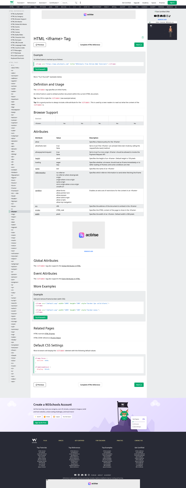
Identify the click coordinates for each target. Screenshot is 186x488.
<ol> (12, 261)
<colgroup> (15, 136)
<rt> (12, 290)
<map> (13, 238)
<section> (14, 306)
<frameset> (15, 191)
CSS (18, 7)
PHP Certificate (139, 459)
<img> (13, 214)
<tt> (12, 368)
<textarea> (14, 347)
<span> (13, 316)
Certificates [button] (54, 3)
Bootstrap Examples (107, 461)
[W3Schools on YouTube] (155, 16)
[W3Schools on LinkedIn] (158, 16)
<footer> (14, 183)
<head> (13, 196)
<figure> (14, 178)
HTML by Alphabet (17, 14)
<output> (14, 269)
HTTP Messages (16, 50)
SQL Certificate (139, 457)
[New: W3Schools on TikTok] (170, 16)
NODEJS (170, 7)
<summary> (15, 329)
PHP (56, 7)
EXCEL (130, 7)
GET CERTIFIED (79, 440)
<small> (13, 311)
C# (80, 7)
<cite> (13, 128)
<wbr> (13, 381)
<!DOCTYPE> (15, 68)
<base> (13, 97)
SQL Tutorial (42, 457)
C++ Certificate (139, 464)
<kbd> (13, 222)
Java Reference (74, 464)
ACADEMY (107, 475)
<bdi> (13, 102)
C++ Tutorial (42, 465)
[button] (76, 2)
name (37, 169)
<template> (15, 345)
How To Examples (107, 455)
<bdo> (13, 104)
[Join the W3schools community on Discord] (161, 16)
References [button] (31, 3)
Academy (145, 3)
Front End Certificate (139, 455)
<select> (14, 308)
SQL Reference (74, 455)
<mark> (13, 240)
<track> (13, 366)
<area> (13, 83)
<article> (14, 86)
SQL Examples (107, 457)
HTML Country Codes (18, 48)
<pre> (13, 280)
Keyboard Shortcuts (17, 58)
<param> (14, 274)
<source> (14, 313)
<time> (13, 358)
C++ (74, 7)
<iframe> (14, 212)
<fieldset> (14, 172)
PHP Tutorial (42, 462)
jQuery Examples (107, 467)
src (36, 206)
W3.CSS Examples (107, 459)
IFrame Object (55, 338)
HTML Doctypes (16, 40)
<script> (13, 300)
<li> (12, 230)
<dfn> (13, 151)
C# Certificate (139, 465)
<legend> (14, 227)
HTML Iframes (49, 334)
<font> (13, 180)
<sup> (13, 332)
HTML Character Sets (18, 37)
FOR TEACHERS (100, 440)
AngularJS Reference (74, 465)
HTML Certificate (139, 451)
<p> (12, 272)
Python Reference (74, 457)
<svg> (13, 334)
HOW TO (87, 7)
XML (137, 7)
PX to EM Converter (17, 56)
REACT (106, 7)
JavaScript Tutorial (41, 454)
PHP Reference (74, 461)
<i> (12, 209)
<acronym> (14, 76)
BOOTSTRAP (97, 7)
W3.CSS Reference (74, 458)
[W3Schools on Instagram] (167, 16)
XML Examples (107, 465)
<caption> (14, 123)
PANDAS (161, 7)
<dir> (12, 157)
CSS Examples (107, 452)
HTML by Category (17, 16)
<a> (12, 70)
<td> (12, 342)
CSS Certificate (139, 452)
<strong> (14, 321)
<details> (14, 149)
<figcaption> (15, 175)
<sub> (13, 327)
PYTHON (43, 7)
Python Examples (107, 458)
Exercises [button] (42, 3)
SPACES (61, 440)
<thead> (13, 355)
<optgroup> (15, 264)
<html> (13, 206)
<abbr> (13, 73)
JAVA (50, 7)
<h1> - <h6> (15, 193)
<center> (14, 125)
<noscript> (14, 256)
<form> (13, 185)
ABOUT (100, 475)
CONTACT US (139, 440)
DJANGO (144, 7)
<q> (12, 285)
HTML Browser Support (18, 19)
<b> (12, 94)
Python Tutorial (42, 458)
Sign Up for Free (40, 423)
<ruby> (13, 293)
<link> (13, 232)
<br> (12, 115)
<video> (13, 379)
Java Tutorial (42, 464)
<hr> (12, 204)
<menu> (13, 243)
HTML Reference (74, 451)
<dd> (12, 144)
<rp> (12, 287)
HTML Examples (107, 451)
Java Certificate (139, 462)
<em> (13, 167)
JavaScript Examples (107, 454)
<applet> (14, 81)
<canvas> (14, 120)
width (37, 214)
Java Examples (107, 464)
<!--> (12, 65)
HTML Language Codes (18, 45)
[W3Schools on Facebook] (164, 16)
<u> (12, 371)
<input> (13, 217)
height (37, 158)
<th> (12, 353)
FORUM (93, 475)
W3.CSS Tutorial (42, 459)
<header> (14, 198)
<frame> (14, 188)
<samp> (13, 298)
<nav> (13, 251)
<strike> (13, 319)
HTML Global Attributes (19, 24)
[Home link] (12, 2)
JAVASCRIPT (26, 7)
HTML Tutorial (41, 451)
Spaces (154, 3)
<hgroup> (14, 201)
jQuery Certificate (139, 461)
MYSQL (114, 7)
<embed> (14, 170)
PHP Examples (107, 462)
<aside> (13, 89)
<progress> (15, 282)
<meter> (14, 248)
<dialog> (14, 154)
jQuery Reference (74, 467)
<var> (13, 376)
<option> (14, 266)
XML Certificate (139, 467)
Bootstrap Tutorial (41, 461)
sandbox (38, 190)
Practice (162, 3)
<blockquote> (15, 110)
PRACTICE (120, 440)
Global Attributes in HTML (71, 266)
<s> (12, 295)
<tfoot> (13, 350)
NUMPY (152, 7)
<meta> (13, 246)
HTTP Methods (16, 53)
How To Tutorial (42, 455)
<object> (14, 259)
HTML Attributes (16, 22)
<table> (13, 337)
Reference (90, 45)
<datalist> (14, 141)
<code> (13, 130)
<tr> (12, 363)
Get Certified (126, 3)
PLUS (45, 440)
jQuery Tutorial (42, 467)
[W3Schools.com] (34, 442)
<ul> (12, 374)
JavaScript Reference (74, 454)
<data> (13, 138)
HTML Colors (15, 29)
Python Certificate (139, 458)
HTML (12, 7)
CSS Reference (74, 452)
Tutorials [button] (20, 3)
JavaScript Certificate (139, 454)
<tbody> (13, 340)
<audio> (13, 91)
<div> (12, 159)
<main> (13, 235)
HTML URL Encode (17, 42)
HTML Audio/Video (17, 35)
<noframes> (15, 253)
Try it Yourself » (40, 69)
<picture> (14, 277)
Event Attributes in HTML (71, 279)
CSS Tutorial (42, 452)
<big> (13, 107)
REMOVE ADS (88, 251)
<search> (14, 303)
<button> (14, 117)
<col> (13, 133)
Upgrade (136, 3)
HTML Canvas (15, 32)
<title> (13, 361)
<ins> (13, 219)
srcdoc (37, 210)
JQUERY (122, 7)
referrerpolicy (40, 173)
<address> (14, 78)
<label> (13, 225)
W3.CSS (63, 7)
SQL (35, 7)
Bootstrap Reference (74, 459)
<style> (13, 324)
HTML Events (15, 27)
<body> (13, 112)
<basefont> (15, 99)
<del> (13, 146)
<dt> (12, 164)
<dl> (12, 162)
